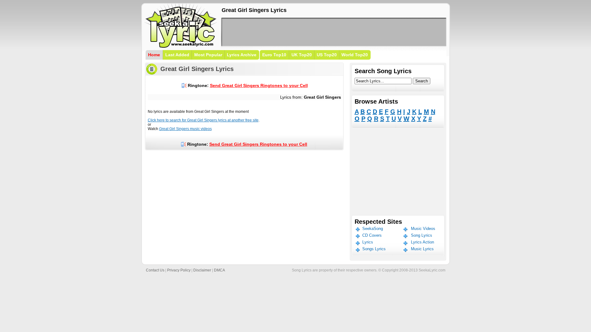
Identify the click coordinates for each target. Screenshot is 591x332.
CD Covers (372, 235)
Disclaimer (202, 270)
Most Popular (208, 54)
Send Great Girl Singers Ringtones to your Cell (259, 85)
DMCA (219, 270)
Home (154, 54)
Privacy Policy (179, 270)
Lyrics (367, 242)
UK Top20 (301, 54)
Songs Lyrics (374, 249)
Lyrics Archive (241, 54)
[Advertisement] (334, 32)
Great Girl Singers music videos (185, 129)
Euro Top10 (274, 54)
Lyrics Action (422, 242)
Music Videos (423, 228)
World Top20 (354, 54)
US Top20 (327, 54)
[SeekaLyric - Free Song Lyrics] (181, 46)
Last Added (177, 54)
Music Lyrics (422, 249)
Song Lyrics (421, 235)
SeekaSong (372, 228)
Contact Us (155, 270)
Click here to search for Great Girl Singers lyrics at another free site (203, 120)
